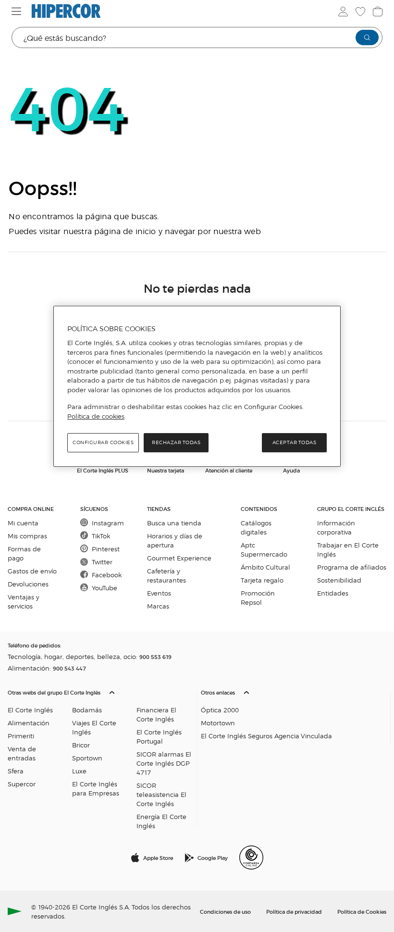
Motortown (218, 722)
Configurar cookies (103, 442)
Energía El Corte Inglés (161, 821)
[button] (100, 757)
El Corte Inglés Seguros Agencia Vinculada (266, 735)
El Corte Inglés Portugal (159, 736)
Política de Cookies (361, 911)
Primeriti (21, 735)
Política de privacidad (294, 911)
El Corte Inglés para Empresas (95, 788)
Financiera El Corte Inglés (156, 714)
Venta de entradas (22, 753)
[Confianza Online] (251, 857)
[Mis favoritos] (360, 11)
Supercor (22, 783)
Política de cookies (95, 416)
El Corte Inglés (30, 709)
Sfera (16, 770)
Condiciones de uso (225, 911)
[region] (197, 386)
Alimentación (28, 722)
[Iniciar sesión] (343, 11)
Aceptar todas (294, 442)
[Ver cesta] (377, 11)
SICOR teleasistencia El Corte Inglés (161, 794)
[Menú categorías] (17, 11)
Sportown (87, 757)
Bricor (81, 744)
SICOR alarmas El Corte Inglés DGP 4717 (163, 763)
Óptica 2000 (220, 709)
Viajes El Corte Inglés (94, 727)
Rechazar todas (176, 442)
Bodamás (87, 709)
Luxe (79, 770)
